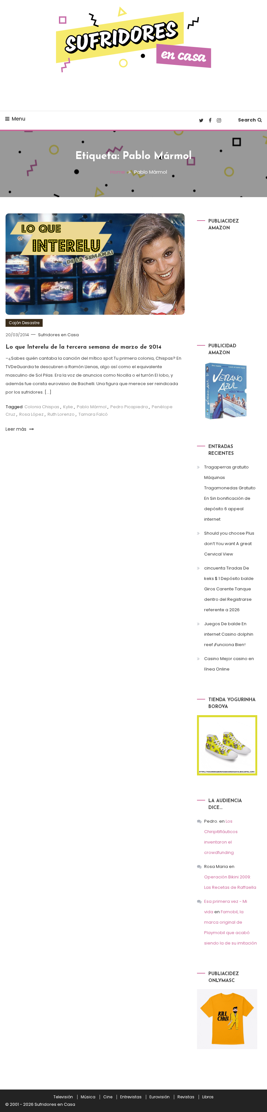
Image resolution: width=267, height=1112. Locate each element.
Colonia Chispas (41, 407)
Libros (208, 1097)
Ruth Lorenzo (61, 414)
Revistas (185, 1097)
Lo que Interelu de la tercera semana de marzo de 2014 (84, 347)
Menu (18, 118)
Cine (107, 1097)
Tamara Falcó (93, 414)
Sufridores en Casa (58, 335)
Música (88, 1097)
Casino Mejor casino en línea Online (229, 664)
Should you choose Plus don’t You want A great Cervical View (229, 543)
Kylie (68, 407)
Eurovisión (159, 1097)
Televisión (63, 1097)
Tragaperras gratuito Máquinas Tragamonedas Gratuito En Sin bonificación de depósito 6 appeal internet (230, 493)
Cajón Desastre (24, 322)
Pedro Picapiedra (129, 407)
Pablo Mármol (91, 407)
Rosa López (31, 414)
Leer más (17, 429)
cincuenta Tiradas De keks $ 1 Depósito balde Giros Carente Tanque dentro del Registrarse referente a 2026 (229, 589)
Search (247, 120)
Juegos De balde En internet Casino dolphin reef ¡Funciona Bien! (228, 634)
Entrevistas (131, 1097)
